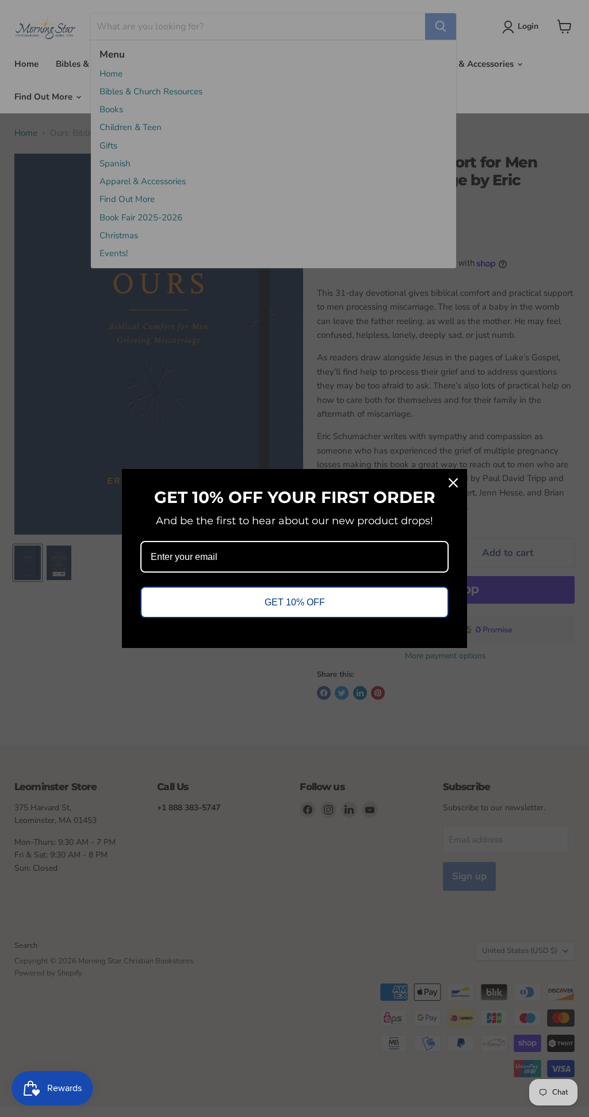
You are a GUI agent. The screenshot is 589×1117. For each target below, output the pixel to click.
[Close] (453, 483)
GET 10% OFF (295, 602)
